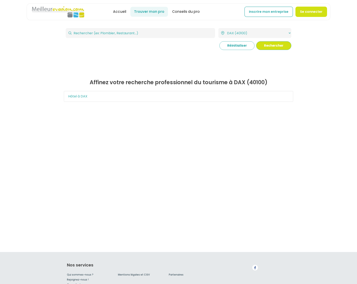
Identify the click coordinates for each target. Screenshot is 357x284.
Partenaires (176, 274)
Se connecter (311, 11)
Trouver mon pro (149, 11)
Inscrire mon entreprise (268, 11)
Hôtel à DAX (77, 96)
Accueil (119, 11)
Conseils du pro (186, 11)
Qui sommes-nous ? (80, 274)
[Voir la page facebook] (255, 267)
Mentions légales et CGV (134, 274)
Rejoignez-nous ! (78, 279)
